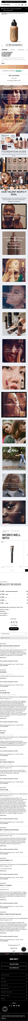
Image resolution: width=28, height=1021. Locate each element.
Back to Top (14, 948)
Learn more (4, 1018)
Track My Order (14, 964)
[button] (26, 4)
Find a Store (3, 981)
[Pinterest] (18, 1005)
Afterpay (3, 998)
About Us (3, 978)
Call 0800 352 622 (14, 967)
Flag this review (4, 665)
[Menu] (26, 4)
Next (27, 555)
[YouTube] (14, 1005)
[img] (12, 554)
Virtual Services (4, 985)
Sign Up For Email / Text (6, 991)
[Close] (24, 1016)
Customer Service (5, 974)
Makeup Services (5, 988)
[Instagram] (16, 1005)
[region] (14, 1017)
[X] (11, 1005)
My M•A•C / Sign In (5, 995)
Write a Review (13, 628)
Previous (1, 555)
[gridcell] (2, 67)
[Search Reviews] (1, 638)
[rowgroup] (14, 111)
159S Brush (16, 109)
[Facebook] (9, 1005)
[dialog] (7, 567)
